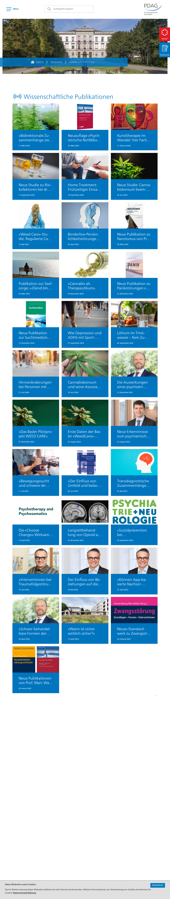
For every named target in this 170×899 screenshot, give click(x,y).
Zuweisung (164, 55)
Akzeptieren (157, 885)
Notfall (164, 39)
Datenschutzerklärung (24, 893)
